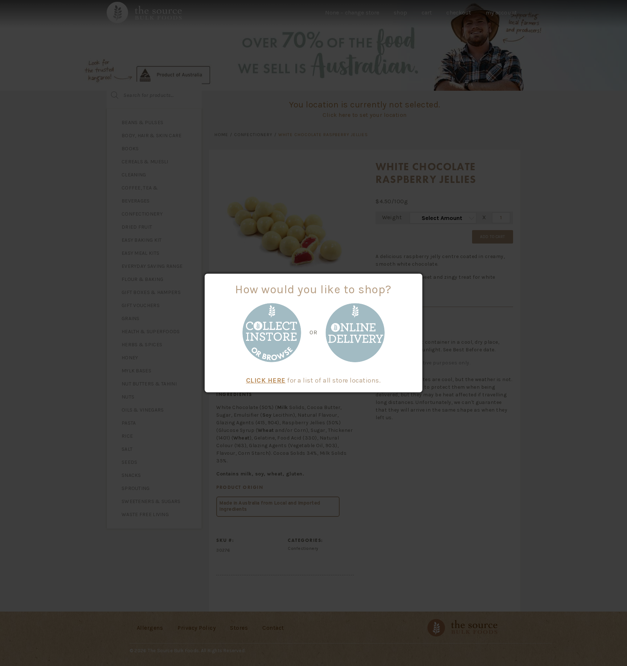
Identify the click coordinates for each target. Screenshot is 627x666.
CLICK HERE (266, 380)
